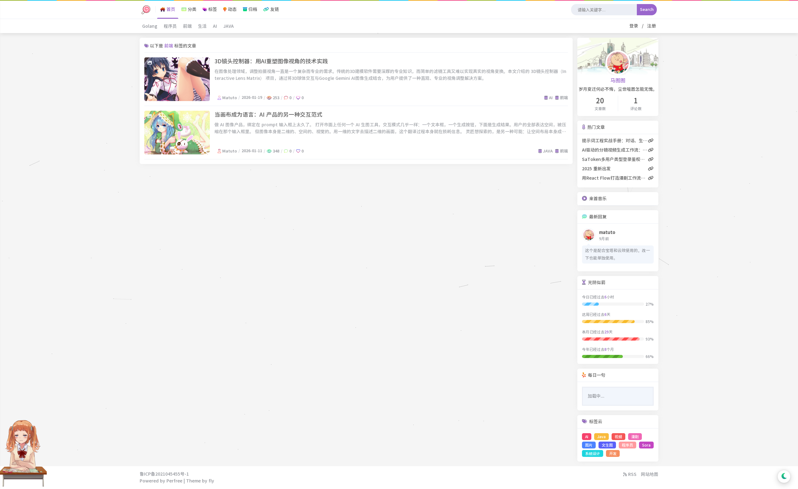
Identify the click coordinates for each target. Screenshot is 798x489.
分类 (191, 9)
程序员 (170, 26)
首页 (170, 9)
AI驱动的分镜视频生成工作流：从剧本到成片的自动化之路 (615, 150)
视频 (618, 436)
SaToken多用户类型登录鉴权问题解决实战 (615, 159)
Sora (646, 445)
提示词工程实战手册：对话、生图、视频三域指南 (615, 140)
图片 (589, 445)
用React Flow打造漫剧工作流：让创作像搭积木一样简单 (615, 178)
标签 (212, 9)
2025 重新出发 (596, 169)
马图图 (617, 80)
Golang (149, 26)
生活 (202, 26)
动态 (232, 9)
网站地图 (649, 474)
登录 (635, 26)
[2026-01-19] (177, 79)
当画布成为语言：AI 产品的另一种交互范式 (268, 114)
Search (647, 9)
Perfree (174, 481)
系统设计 (592, 453)
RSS (632, 474)
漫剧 (635, 436)
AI (215, 26)
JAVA (228, 26)
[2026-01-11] (177, 132)
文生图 (607, 445)
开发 (613, 453)
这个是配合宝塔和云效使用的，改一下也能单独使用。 (617, 254)
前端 (187, 26)
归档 (252, 9)
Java (601, 436)
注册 (650, 26)
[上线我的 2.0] (146, 9)
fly (211, 481)
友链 (274, 9)
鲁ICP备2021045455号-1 (164, 474)
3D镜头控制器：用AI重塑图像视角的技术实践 (271, 61)
